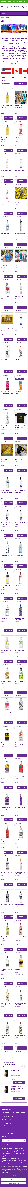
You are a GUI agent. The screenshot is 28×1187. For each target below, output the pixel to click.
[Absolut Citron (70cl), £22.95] (7, 643)
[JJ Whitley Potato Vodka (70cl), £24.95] (7, 961)
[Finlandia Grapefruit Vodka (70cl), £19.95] (7, 515)
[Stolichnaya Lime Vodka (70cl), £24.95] (7, 1028)
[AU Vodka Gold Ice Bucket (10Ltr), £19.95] (7, 450)
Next (25, 1066)
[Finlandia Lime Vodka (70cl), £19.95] (21, 515)
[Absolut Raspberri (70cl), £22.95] (7, 704)
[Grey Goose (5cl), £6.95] (7, 225)
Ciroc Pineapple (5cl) (6, 170)
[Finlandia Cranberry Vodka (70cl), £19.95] (21, 482)
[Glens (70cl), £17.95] (21, 351)
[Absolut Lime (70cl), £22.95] (21, 643)
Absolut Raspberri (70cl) (7, 712)
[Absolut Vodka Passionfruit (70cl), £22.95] (7, 767)
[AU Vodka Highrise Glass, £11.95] (21, 256)
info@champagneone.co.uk (10, 1119)
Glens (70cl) (18, 359)
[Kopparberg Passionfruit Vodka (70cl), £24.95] (21, 961)
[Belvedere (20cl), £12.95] (21, 288)
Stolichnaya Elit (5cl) (20, 233)
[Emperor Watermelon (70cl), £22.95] (7, 832)
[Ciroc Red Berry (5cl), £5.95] (7, 193)
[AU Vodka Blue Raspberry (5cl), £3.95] (21, 97)
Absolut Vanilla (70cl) (20, 712)
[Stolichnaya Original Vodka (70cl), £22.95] (21, 864)
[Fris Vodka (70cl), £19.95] (21, 547)
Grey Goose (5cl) (5, 233)
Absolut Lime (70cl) (19, 650)
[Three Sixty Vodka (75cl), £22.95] (7, 896)
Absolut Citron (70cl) (6, 650)
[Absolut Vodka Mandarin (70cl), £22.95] (21, 735)
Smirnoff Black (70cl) (6, 872)
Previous (22, 1066)
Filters (21, 83)
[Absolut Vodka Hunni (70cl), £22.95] (7, 735)
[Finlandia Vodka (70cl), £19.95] (7, 547)
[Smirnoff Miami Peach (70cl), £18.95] (21, 384)
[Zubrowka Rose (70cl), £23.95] (21, 929)
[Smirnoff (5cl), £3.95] (21, 130)
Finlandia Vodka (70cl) (7, 555)
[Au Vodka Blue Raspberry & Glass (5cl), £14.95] (7, 319)
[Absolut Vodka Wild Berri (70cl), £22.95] (7, 799)
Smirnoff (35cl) (5, 296)
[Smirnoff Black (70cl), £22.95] (7, 864)
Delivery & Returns (8, 1125)
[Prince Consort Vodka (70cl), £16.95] (7, 351)
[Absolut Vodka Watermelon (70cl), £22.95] (21, 767)
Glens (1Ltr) (17, 839)
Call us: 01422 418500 (8, 1116)
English (24, 77)
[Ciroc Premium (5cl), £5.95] (21, 162)
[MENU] (2, 7)
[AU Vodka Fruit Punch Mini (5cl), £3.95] (7, 130)
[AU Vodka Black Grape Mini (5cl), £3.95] (7, 97)
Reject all (13, 1179)
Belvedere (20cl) (19, 296)
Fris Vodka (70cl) (19, 555)
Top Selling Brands (7, 1136)
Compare (5, 121)
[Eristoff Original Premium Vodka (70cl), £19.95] (7, 482)
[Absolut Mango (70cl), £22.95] (7, 673)
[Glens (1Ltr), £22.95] (21, 832)
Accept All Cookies (13, 1183)
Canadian (14, 77)
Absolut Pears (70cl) (20, 681)
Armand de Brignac (15, 1075)
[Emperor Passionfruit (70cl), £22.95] (21, 799)
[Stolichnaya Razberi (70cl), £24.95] (21, 1028)
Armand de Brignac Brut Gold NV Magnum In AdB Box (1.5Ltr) (17, 1088)
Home (2, 17)
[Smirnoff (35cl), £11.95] (7, 288)
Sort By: (3, 80)
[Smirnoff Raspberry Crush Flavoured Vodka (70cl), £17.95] (7, 384)
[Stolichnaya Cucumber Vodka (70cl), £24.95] (21, 995)
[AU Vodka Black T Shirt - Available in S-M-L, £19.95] (21, 418)
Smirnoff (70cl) (18, 586)
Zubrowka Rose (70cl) (20, 937)
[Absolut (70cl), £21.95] (7, 610)
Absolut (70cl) (4, 618)
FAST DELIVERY (4, 1)
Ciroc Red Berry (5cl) (6, 201)
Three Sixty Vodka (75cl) (7, 904)
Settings (13, 1176)
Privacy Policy (7, 1123)
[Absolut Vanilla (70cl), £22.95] (21, 704)
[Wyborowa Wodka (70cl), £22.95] (21, 896)
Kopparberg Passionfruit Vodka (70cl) (19, 971)
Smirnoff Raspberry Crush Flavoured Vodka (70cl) (7, 393)
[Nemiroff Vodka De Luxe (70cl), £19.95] (7, 578)
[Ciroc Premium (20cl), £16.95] (21, 319)
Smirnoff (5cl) (18, 138)
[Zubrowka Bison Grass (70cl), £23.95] (7, 929)
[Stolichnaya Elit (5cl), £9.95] (21, 225)
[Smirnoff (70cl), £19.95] (21, 578)
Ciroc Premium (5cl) (19, 170)
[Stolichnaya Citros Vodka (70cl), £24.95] (7, 995)
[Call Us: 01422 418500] (23, 7)
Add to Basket (19, 1082)
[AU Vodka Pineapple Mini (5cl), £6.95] (21, 193)
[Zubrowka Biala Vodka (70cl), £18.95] (7, 418)
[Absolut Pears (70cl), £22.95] (21, 673)
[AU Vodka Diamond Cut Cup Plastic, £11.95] (7, 256)
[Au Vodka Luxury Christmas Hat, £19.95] (21, 450)
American (3, 77)
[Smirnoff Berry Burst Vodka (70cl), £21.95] (21, 610)
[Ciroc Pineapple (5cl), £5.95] (7, 162)
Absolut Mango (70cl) (6, 681)
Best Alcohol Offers (8, 1133)
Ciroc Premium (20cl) (20, 327)
